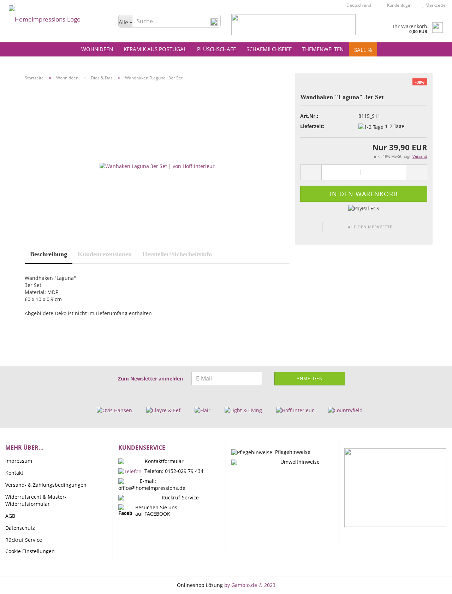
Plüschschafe (216, 49)
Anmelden (310, 379)
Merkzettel (435, 5)
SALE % (363, 49)
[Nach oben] (432, 583)
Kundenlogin (398, 5)
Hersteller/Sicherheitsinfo (177, 254)
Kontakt (14, 472)
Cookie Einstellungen (30, 551)
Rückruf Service (23, 539)
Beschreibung (48, 254)
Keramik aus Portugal (155, 49)
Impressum (18, 460)
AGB (10, 515)
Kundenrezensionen (105, 254)
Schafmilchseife (269, 49)
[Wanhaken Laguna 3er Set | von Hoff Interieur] (157, 165)
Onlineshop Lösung (200, 585)
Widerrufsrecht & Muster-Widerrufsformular (35, 500)
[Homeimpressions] (56, 17)
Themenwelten (323, 49)
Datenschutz (20, 527)
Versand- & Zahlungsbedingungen (46, 484)
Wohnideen (97, 49)
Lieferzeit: (312, 126)
